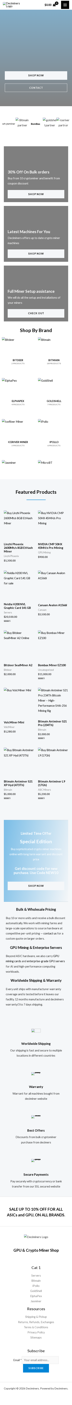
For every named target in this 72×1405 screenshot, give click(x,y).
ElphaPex (36, 1296)
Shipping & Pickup (36, 1316)
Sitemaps (36, 1337)
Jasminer (36, 1301)
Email (17, 1360)
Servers (36, 1275)
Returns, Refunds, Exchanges (36, 1322)
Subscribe (36, 1368)
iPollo (36, 1285)
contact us (50, 933)
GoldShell (36, 1291)
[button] (6, 124)
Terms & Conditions (36, 1327)
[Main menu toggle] (65, 5)
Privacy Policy (36, 1332)
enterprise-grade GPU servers (46, 961)
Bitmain (36, 1280)
